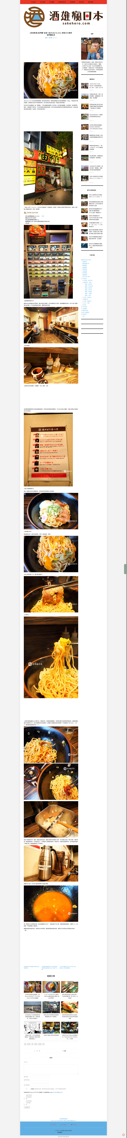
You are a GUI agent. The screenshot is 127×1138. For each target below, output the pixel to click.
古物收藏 (84, 271)
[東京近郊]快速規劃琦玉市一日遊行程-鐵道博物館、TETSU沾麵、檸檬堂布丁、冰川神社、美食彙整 (96, 211)
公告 (83, 316)
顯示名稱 (26, 1076)
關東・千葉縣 (88, 293)
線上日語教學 (85, 312)
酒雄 (65, 1050)
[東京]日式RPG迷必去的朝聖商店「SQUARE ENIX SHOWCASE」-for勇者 (69, 1037)
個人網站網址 (27, 1085)
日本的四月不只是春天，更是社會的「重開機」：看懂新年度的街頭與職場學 (96, 168)
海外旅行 (81, 2)
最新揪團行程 (85, 263)
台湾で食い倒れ (86, 276)
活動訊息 (84, 261)
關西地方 (86, 299)
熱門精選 (84, 273)
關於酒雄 (90, 2)
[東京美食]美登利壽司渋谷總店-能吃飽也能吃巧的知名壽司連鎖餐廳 (70, 1016)
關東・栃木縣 (88, 288)
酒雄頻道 (84, 267)
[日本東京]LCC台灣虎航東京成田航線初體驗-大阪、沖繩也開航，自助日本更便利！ (32, 1016)
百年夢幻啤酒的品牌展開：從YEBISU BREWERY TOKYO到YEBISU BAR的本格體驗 (32, 996)
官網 (43, 216)
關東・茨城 (88, 295)
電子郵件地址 (27, 1080)
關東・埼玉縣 (88, 289)
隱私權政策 (55, 1092)
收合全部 (88, 259)
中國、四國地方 (88, 301)
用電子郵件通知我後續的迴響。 (29, 1097)
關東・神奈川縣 (89, 286)
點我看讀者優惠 (63, 1118)
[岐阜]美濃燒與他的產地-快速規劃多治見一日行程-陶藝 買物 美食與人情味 (96, 203)
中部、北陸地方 (88, 297)
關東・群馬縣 (88, 291)
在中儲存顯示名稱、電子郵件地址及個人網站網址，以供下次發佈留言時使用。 (48, 1088)
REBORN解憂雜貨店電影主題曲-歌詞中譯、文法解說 (95, 237)
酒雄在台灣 (85, 310)
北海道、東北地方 (88, 280)
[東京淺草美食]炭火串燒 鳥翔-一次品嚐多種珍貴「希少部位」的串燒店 (70, 996)
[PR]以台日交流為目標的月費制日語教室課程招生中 (63, 1120)
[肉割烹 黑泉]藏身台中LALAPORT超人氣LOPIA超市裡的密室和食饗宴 (95, 217)
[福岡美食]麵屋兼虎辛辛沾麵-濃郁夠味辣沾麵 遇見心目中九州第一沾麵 (49, 968)
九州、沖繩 (86, 303)
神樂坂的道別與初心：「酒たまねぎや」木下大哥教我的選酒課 (96, 147)
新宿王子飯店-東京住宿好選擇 (51, 1035)
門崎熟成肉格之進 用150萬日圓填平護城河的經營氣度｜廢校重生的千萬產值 (96, 106)
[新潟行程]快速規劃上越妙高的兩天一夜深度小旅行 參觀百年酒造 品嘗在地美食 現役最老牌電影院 (96, 232)
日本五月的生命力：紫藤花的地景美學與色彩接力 (96, 115)
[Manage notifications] (123, 1135)
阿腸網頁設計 (66, 1132)
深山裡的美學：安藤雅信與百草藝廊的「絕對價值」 (96, 156)
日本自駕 (42, 2)
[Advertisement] (51, 51)
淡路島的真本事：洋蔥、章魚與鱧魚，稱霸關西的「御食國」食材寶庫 (96, 96)
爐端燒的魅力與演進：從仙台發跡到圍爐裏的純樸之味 (96, 136)
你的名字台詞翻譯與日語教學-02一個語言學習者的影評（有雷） (96, 245)
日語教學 (72, 2)
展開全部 (83, 259)
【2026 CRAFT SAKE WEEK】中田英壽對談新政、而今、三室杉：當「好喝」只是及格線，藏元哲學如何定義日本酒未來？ (96, 86)
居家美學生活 (62, 2)
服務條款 (60, 1092)
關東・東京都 (48, 37)
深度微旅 (84, 269)
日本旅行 (33, 2)
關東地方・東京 (88, 282)
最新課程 (84, 265)
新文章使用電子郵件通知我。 (29, 1102)
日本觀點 (51, 2)
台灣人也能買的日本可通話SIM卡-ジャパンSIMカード (96, 177)
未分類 (84, 305)
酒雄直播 (84, 274)
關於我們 (60, 1136)
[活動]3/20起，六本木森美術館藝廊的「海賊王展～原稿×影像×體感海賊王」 (32, 1037)
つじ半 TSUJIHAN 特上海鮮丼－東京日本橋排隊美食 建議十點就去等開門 (51, 996)
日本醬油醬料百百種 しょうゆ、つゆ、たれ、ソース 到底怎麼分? (95, 224)
